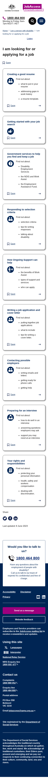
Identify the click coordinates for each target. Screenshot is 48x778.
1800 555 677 (9, 664)
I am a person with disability (21, 31)
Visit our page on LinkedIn (43, 597)
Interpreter (15, 652)
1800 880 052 (9, 683)
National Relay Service (14, 657)
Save (8, 63)
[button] (32, 21)
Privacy (6, 597)
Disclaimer (25, 592)
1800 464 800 (16, 18)
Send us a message (24, 610)
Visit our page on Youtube (38, 597)
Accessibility (9, 592)
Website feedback (24, 619)
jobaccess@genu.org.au (21, 711)
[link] (24, 90)
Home (5, 31)
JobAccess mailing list (31, 631)
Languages (16, 647)
